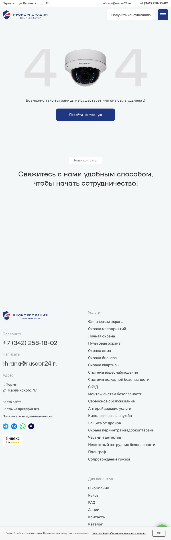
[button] (131, 14)
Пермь (7, 3)
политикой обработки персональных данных (119, 533)
